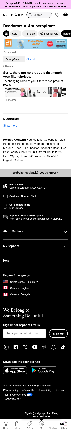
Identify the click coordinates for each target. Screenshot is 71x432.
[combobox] (39, 15)
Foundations (34, 139)
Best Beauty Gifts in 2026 (19, 152)
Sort (14, 33)
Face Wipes (10, 156)
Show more (10, 125)
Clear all (31, 59)
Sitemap (59, 390)
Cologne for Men (54, 139)
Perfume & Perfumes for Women (23, 144)
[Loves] (58, 14)
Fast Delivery (51, 33)
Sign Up (58, 333)
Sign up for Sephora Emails (21, 325)
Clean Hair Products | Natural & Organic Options (31, 158)
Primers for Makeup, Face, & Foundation (31, 146)
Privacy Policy (10, 390)
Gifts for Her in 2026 (49, 152)
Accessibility (45, 390)
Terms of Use (28, 390)
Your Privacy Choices (14, 394)
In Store (31, 33)
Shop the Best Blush (53, 148)
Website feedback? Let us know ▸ (35, 172)
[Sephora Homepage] (13, 14)
